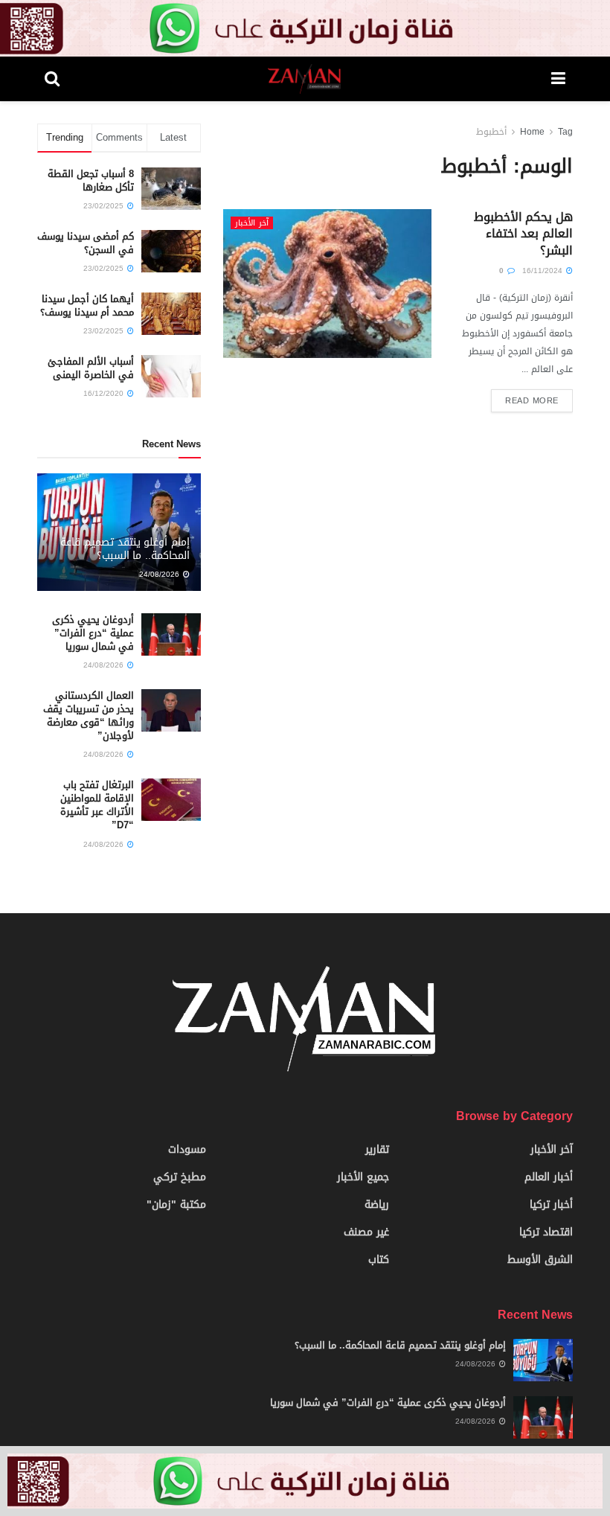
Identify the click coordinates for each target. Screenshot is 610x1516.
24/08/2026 (160, 574)
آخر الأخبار (252, 223)
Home (532, 132)
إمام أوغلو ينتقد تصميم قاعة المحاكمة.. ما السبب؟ (125, 549)
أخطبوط (491, 132)
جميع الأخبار (363, 1177)
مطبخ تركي (179, 1177)
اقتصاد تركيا (546, 1232)
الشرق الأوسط (540, 1260)
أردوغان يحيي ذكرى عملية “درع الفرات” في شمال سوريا (93, 633)
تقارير (377, 1149)
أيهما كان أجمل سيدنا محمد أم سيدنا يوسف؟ (87, 306)
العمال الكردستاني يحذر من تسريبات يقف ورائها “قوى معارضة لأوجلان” (88, 716)
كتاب (378, 1260)
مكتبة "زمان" (176, 1204)
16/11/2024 (543, 270)
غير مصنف (366, 1232)
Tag (565, 132)
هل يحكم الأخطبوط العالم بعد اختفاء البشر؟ (523, 233)
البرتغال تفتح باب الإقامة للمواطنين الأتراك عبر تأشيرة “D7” (97, 805)
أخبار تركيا (551, 1204)
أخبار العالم (548, 1177)
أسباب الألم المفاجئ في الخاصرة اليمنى (91, 368)
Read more (532, 401)
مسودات (187, 1149)
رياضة (377, 1204)
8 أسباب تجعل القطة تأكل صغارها (91, 180)
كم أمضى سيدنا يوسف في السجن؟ (85, 243)
